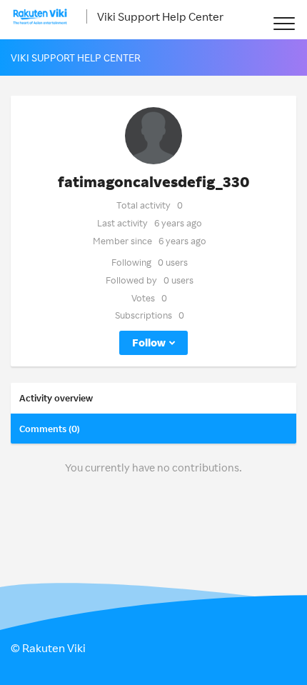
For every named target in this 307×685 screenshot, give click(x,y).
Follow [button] (149, 342)
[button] (284, 23)
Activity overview (56, 398)
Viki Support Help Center (160, 16)
